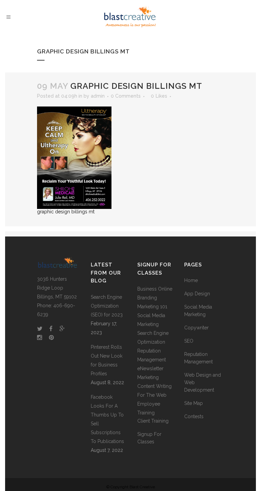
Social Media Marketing (198, 310)
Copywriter (196, 327)
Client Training (153, 421)
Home (191, 280)
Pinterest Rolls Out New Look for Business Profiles (106, 360)
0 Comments (126, 96)
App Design (197, 293)
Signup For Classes (149, 437)
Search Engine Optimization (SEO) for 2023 (107, 305)
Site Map (193, 403)
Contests (194, 416)
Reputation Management (198, 357)
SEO (188, 341)
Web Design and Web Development (202, 382)
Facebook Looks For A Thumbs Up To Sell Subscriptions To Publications (107, 419)
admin (98, 96)
